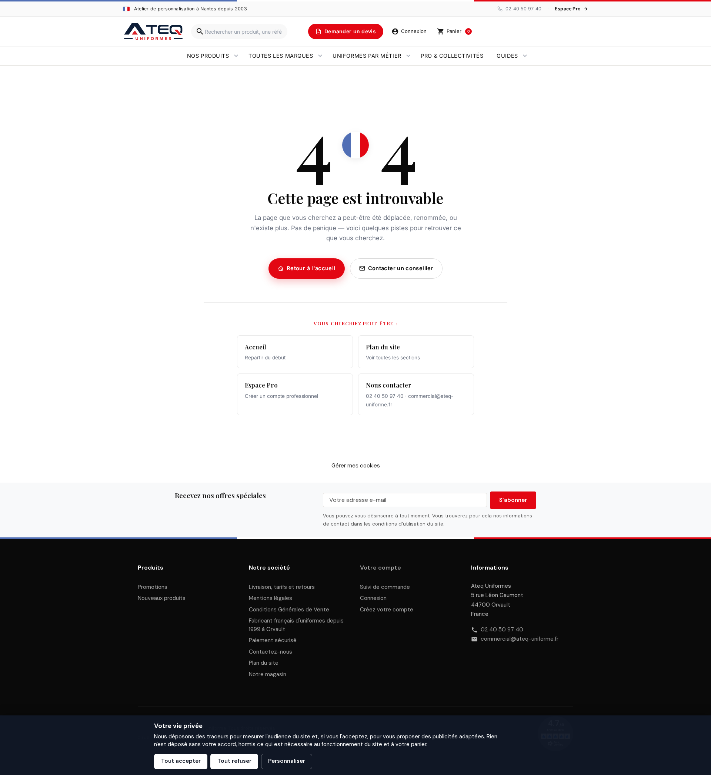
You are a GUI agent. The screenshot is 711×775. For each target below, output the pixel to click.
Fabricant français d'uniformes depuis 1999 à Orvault (296, 625)
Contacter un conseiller (400, 268)
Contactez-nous (270, 651)
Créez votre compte (386, 609)
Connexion (373, 598)
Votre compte (380, 567)
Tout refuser (234, 761)
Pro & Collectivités (452, 56)
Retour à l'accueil (311, 268)
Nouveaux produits (162, 598)
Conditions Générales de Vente (289, 609)
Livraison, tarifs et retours (282, 587)
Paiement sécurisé (273, 640)
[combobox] (239, 31)
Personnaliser (286, 761)
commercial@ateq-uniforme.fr (519, 639)
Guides (507, 56)
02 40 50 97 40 (502, 629)
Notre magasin (267, 674)
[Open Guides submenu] (525, 55)
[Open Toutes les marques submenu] (320, 55)
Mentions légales (270, 598)
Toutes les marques (280, 56)
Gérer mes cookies (355, 465)
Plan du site (263, 663)
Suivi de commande (385, 587)
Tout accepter (181, 761)
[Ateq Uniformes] (153, 31)
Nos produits (208, 56)
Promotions (152, 587)
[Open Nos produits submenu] (236, 55)
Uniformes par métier (367, 56)
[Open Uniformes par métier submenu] (408, 55)
